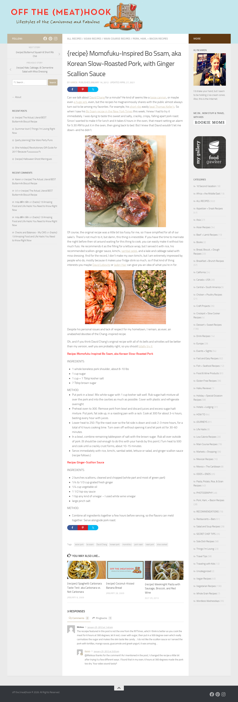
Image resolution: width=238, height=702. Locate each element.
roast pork (150, 544)
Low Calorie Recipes (206, 436)
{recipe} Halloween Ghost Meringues (33, 159)
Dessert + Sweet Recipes (209, 324)
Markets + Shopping (206, 451)
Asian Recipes (92, 38)
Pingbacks (103, 618)
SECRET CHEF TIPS (205, 533)
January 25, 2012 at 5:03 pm (106, 651)
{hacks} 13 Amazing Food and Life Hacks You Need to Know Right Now (34, 206)
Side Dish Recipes (205, 541)
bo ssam (90, 544)
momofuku (127, 544)
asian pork (79, 544)
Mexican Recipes (204, 459)
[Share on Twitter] (93, 89)
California (201, 272)
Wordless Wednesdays (208, 601)
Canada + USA (203, 279)
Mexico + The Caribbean (208, 466)
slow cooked (162, 544)
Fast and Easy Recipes (207, 358)
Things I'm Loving (205, 548)
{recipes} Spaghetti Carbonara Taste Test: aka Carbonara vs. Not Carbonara (84, 587)
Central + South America (208, 287)
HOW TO (200, 414)
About (18, 97)
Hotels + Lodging (204, 407)
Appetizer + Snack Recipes (209, 208)
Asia (198, 219)
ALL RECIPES (74, 38)
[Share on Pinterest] (83, 89)
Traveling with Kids (205, 563)
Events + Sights (204, 351)
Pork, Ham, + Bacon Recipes (150, 38)
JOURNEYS (201, 421)
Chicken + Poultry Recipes (209, 294)
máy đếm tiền (22, 202)
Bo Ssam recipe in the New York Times (109, 111)
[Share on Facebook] (72, 89)
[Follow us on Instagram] (55, 38)
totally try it (145, 346)
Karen (73, 82)
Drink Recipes (203, 336)
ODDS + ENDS (203, 474)
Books (199, 242)
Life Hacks (201, 429)
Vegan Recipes (203, 578)
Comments (80, 618)
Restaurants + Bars (205, 519)
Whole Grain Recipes (206, 593)
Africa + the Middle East (208, 193)
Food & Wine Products (207, 373)
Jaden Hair (120, 265)
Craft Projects (203, 306)
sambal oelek (129, 251)
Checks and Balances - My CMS (30, 232)
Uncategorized (203, 571)
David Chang (97, 97)
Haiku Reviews (203, 388)
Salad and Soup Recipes (208, 526)
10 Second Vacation (206, 186)
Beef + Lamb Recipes (207, 234)
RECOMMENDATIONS (207, 511)
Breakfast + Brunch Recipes (210, 261)
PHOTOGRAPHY (204, 492)
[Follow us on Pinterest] (50, 38)
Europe (200, 343)
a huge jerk (80, 102)
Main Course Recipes (117, 38)
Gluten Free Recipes (206, 380)
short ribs (135, 106)
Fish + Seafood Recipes (208, 365)
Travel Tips (201, 556)
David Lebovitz (101, 265)
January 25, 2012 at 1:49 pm (100, 627)
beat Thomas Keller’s (162, 106)
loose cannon (158, 97)
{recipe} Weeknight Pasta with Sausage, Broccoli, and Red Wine (162, 588)
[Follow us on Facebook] (45, 38)
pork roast (138, 544)
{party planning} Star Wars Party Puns (34, 140)
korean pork (114, 544)
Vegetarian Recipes (206, 586)
